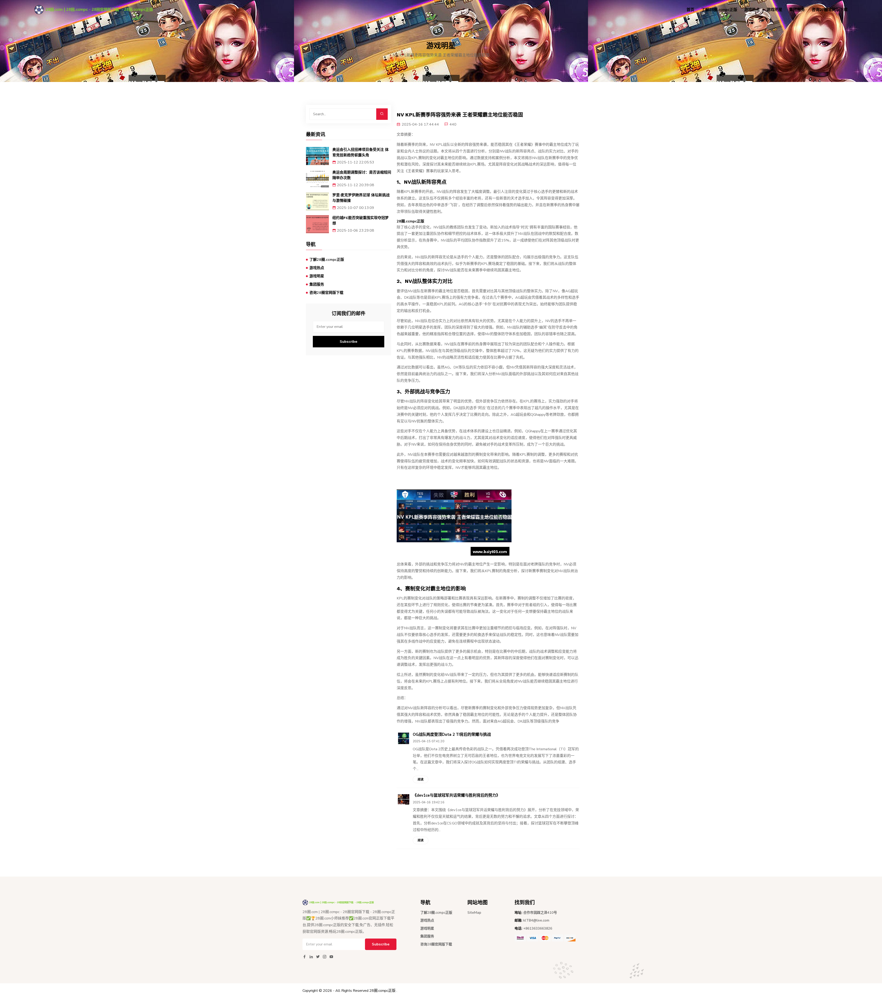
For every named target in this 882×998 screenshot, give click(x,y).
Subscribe (348, 341)
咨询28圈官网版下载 (830, 9)
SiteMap (474, 912)
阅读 (421, 779)
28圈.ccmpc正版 (382, 990)
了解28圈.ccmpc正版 (719, 9)
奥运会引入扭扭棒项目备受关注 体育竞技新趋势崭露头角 (360, 152)
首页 (690, 9)
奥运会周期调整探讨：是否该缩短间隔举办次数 (361, 175)
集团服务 (797, 9)
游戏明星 (774, 9)
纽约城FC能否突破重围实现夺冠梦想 (360, 220)
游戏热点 (752, 9)
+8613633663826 (537, 928)
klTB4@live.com (536, 920)
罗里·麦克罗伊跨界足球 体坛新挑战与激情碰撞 (361, 198)
